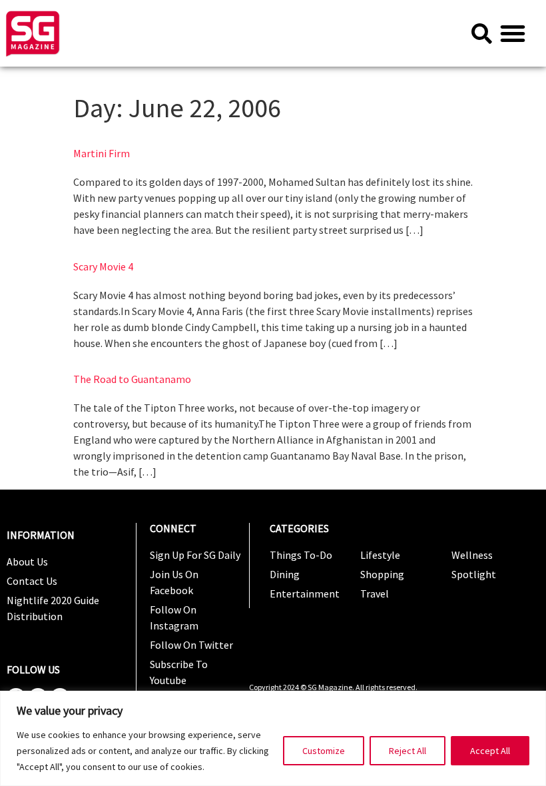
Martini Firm (101, 153)
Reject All (407, 751)
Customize (323, 751)
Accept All (490, 751)
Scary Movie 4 (103, 266)
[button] (513, 33)
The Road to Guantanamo (132, 379)
